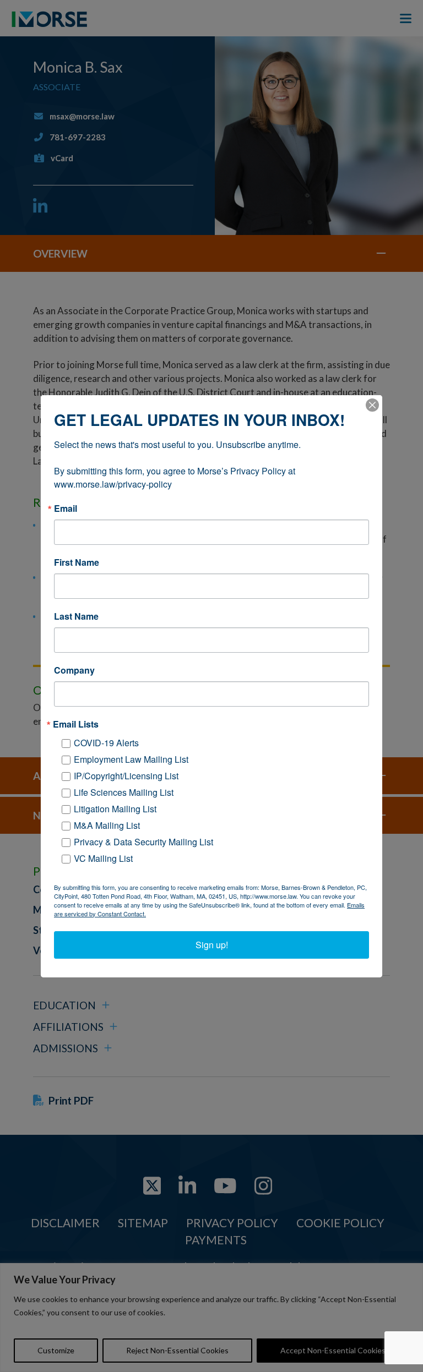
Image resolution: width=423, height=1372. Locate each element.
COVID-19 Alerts (106, 742)
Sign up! (212, 944)
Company (74, 670)
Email (65, 508)
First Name (76, 562)
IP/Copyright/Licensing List (126, 775)
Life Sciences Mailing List (123, 792)
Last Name (76, 616)
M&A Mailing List (107, 825)
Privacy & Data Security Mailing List (143, 841)
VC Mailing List (103, 858)
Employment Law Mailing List (131, 759)
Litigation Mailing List (115, 808)
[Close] (372, 405)
